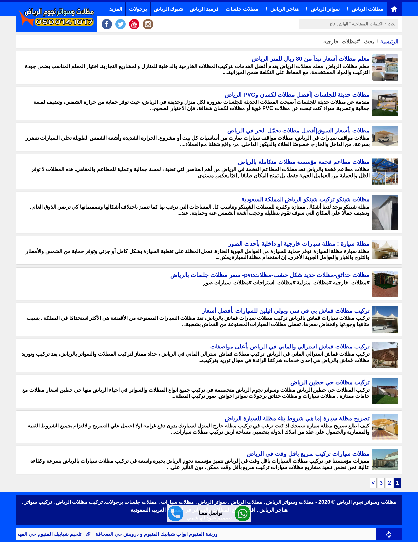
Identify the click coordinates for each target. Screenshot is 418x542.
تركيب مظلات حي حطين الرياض (330, 382)
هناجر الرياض (284, 9)
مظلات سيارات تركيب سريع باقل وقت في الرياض (308, 453)
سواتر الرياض (325, 9)
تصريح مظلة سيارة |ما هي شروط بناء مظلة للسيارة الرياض (297, 418)
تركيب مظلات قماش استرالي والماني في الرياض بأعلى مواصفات (290, 346)
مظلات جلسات (242, 9)
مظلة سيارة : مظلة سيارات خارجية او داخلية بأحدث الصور (299, 243)
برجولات (138, 9)
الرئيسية (389, 41)
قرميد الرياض (204, 9)
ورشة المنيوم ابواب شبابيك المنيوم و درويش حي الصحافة (167, 534)
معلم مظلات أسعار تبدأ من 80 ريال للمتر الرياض (311, 58)
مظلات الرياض (367, 9)
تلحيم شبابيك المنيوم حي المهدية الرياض (49, 534)
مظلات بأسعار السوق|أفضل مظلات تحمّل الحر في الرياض (298, 130)
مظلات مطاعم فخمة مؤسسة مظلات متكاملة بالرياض (304, 162)
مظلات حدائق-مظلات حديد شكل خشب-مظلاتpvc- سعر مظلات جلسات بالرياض (270, 275)
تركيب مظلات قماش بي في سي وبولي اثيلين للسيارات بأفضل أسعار (286, 310)
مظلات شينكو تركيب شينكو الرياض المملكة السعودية (305, 199)
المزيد (115, 9)
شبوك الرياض (168, 9)
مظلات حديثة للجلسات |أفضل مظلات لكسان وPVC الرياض (297, 94)
